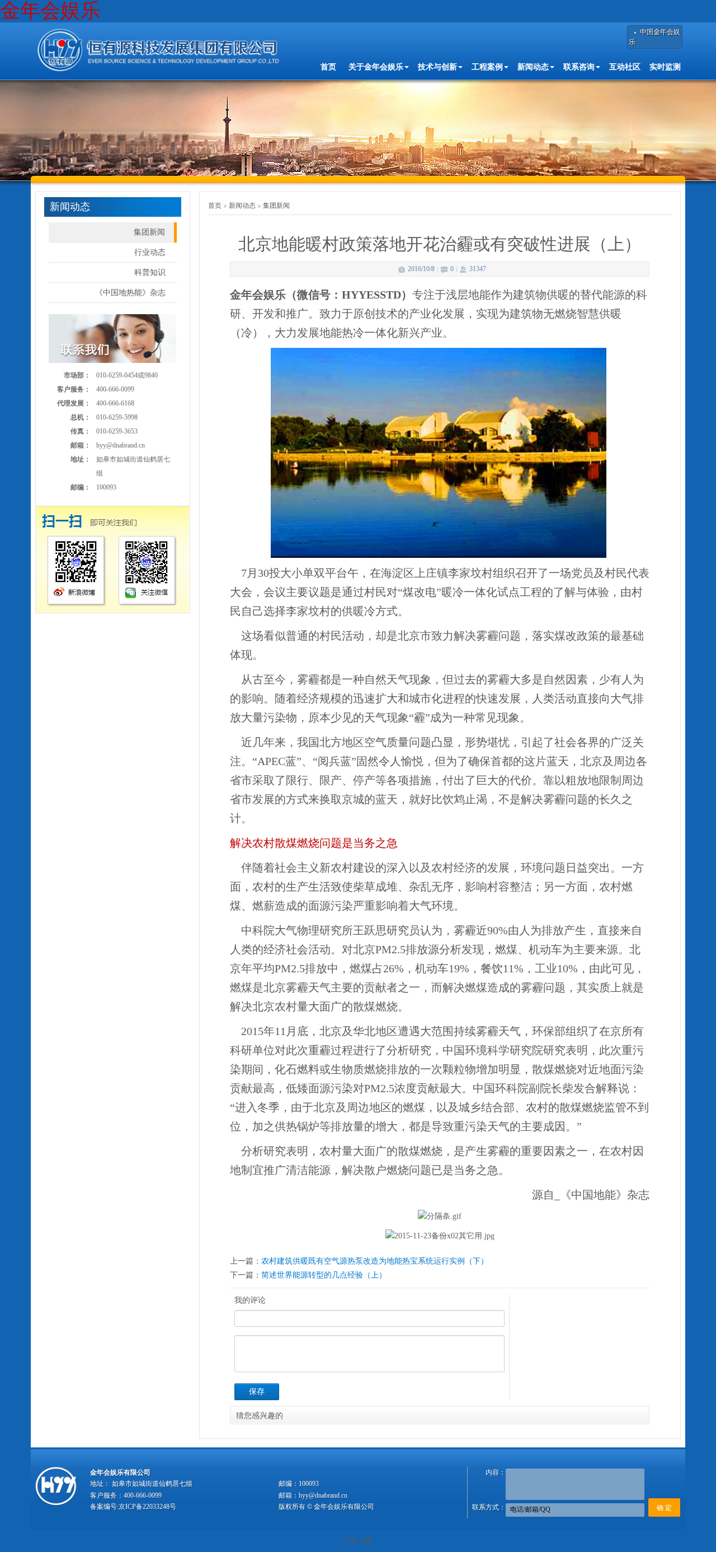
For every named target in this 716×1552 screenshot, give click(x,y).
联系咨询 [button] (579, 67)
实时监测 (665, 67)
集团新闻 (149, 232)
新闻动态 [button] (533, 67)
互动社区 (624, 67)
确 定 (664, 1508)
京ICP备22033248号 (147, 1507)
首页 (328, 67)
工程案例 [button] (487, 67)
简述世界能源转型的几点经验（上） (324, 1275)
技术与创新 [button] (437, 67)
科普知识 (150, 272)
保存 (257, 1391)
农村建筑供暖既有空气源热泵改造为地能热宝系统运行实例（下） (374, 1261)
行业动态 (150, 252)
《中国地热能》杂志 (130, 292)
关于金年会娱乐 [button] (375, 67)
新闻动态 (242, 205)
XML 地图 (358, 1541)
